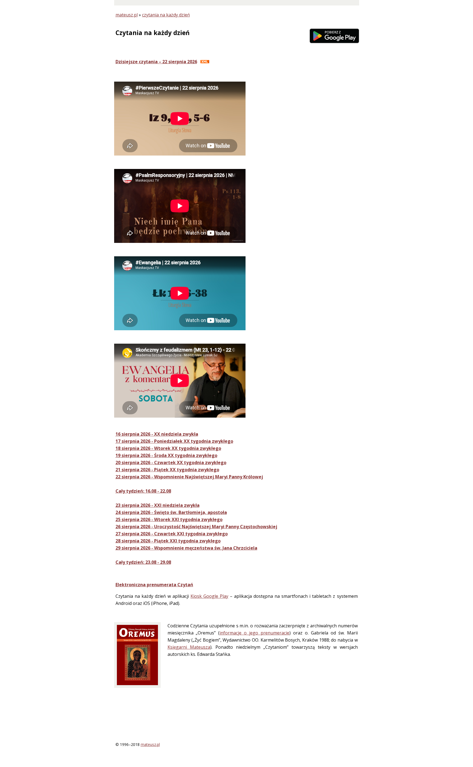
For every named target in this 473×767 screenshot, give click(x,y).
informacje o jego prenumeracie (254, 633)
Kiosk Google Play (209, 596)
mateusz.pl (127, 15)
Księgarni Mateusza (189, 647)
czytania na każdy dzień (166, 15)
